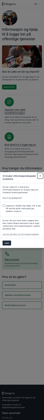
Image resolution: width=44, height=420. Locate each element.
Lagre (6, 243)
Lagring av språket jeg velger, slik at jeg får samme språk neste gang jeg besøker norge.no (23, 208)
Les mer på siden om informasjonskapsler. (21, 234)
